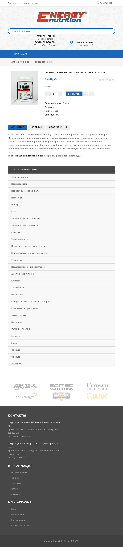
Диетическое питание (22, 273)
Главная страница (20, 61)
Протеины (16, 197)
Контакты (16, 494)
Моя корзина (18, 520)
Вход (14, 509)
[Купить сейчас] (91, 94)
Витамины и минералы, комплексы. (29, 253)
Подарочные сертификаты (25, 190)
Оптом (14, 488)
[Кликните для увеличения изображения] (25, 88)
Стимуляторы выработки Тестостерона (31, 301)
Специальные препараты (24, 308)
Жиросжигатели (19, 239)
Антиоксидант (18, 315)
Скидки (15, 478)
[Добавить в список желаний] (85, 94)
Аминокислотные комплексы (26, 218)
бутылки (15, 336)
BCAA (13, 211)
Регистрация (17, 514)
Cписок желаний (20, 525)
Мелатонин (17, 294)
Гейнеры (15, 204)
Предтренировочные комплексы (28, 267)
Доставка (16, 483)
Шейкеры (16, 280)
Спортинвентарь (19, 177)
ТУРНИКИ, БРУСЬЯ (20, 329)
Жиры (14, 343)
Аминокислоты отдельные (24, 225)
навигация (21, 53)
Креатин (15, 232)
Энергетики (17, 260)
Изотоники (16, 322)
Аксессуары (17, 287)
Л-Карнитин (17, 363)
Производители (19, 184)
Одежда (15, 350)
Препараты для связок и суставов (29, 246)
